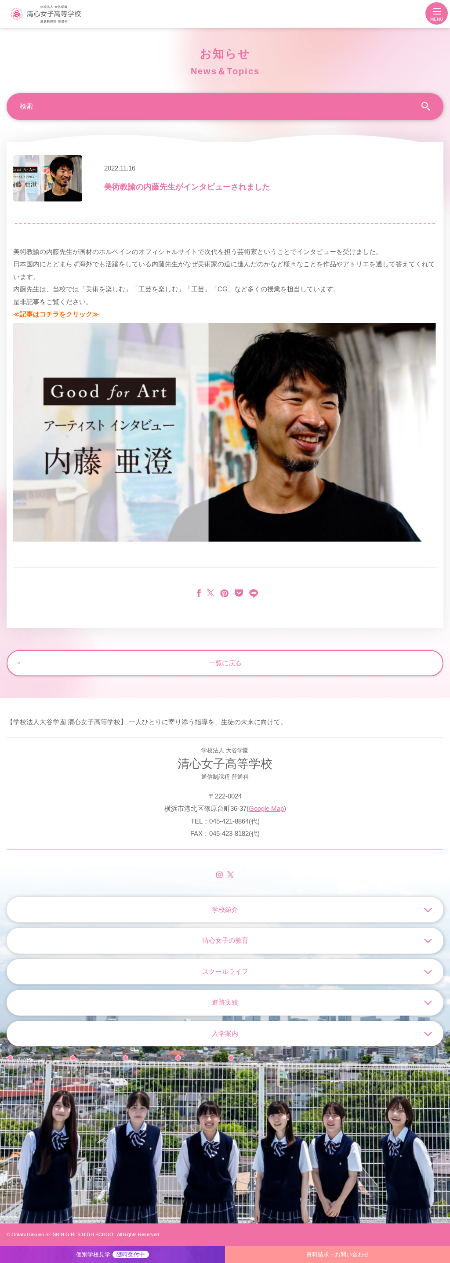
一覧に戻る (225, 663)
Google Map (266, 808)
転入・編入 (146, 1058)
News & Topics (35, 1058)
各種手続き (93, 1058)
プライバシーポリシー (267, 1058)
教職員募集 (198, 1058)
